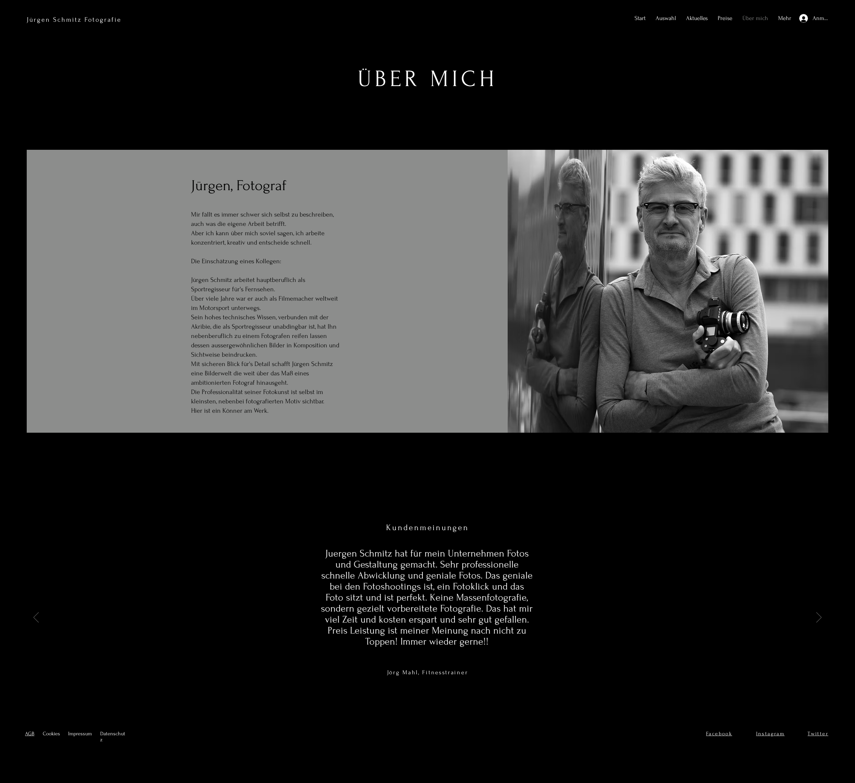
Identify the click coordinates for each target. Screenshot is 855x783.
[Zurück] (36, 618)
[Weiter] (819, 618)
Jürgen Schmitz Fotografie (74, 19)
